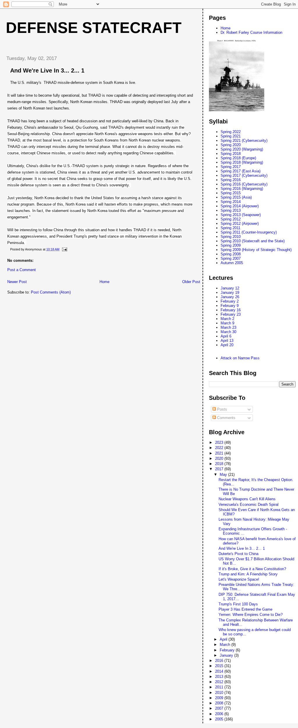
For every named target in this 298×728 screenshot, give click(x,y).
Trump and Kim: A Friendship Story (248, 574)
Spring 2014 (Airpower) (240, 206)
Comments (225, 418)
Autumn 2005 (232, 263)
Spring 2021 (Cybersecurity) (244, 140)
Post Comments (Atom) (51, 292)
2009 (219, 698)
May (224, 474)
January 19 (230, 292)
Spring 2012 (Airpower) (240, 223)
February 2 (230, 301)
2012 (219, 682)
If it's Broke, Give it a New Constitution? (252, 569)
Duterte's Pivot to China (238, 554)
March (225, 644)
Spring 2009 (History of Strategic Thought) (256, 250)
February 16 (231, 310)
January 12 (230, 288)
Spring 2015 (231, 193)
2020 (219, 458)
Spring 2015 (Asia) (236, 197)
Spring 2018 (231, 153)
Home (104, 282)
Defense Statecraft (94, 27)
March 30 (228, 332)
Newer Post (17, 282)
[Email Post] (64, 249)
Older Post (191, 282)
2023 (219, 442)
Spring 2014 (231, 201)
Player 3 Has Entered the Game (245, 609)
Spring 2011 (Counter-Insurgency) (249, 232)
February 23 (231, 314)
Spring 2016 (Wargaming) (242, 188)
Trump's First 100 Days (238, 604)
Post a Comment (21, 270)
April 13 (227, 340)
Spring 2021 (231, 136)
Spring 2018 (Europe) (238, 158)
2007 (219, 708)
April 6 (226, 336)
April (224, 639)
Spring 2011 (230, 228)
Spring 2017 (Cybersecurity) (244, 175)
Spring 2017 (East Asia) (240, 171)
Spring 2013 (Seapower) (241, 215)
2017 (219, 469)
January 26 (230, 297)
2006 (219, 714)
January (227, 655)
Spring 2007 (231, 258)
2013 (219, 676)
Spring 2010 (231, 236)
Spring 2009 (231, 245)
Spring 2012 (231, 219)
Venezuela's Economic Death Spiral (249, 504)
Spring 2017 (231, 167)
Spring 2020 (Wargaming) (242, 149)
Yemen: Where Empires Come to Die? (251, 614)
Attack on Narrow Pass (240, 358)
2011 (219, 687)
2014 (219, 671)
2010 (219, 692)
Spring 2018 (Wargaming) (242, 162)
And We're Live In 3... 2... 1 (242, 548)
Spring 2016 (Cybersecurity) (244, 184)
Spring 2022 (231, 132)
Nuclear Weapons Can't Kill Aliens (247, 499)
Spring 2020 (231, 145)
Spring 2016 (231, 180)
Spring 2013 (231, 210)
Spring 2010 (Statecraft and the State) (253, 241)
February (228, 650)
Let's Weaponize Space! (239, 579)
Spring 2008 (231, 254)
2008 (219, 703)
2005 (219, 719)
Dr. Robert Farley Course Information (251, 32)
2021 (219, 453)
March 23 (228, 327)
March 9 (227, 323)
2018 (219, 464)
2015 (219, 666)
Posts (221, 409)
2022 (219, 448)
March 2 (227, 319)
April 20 (227, 345)
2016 (219, 660)
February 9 (230, 305)
